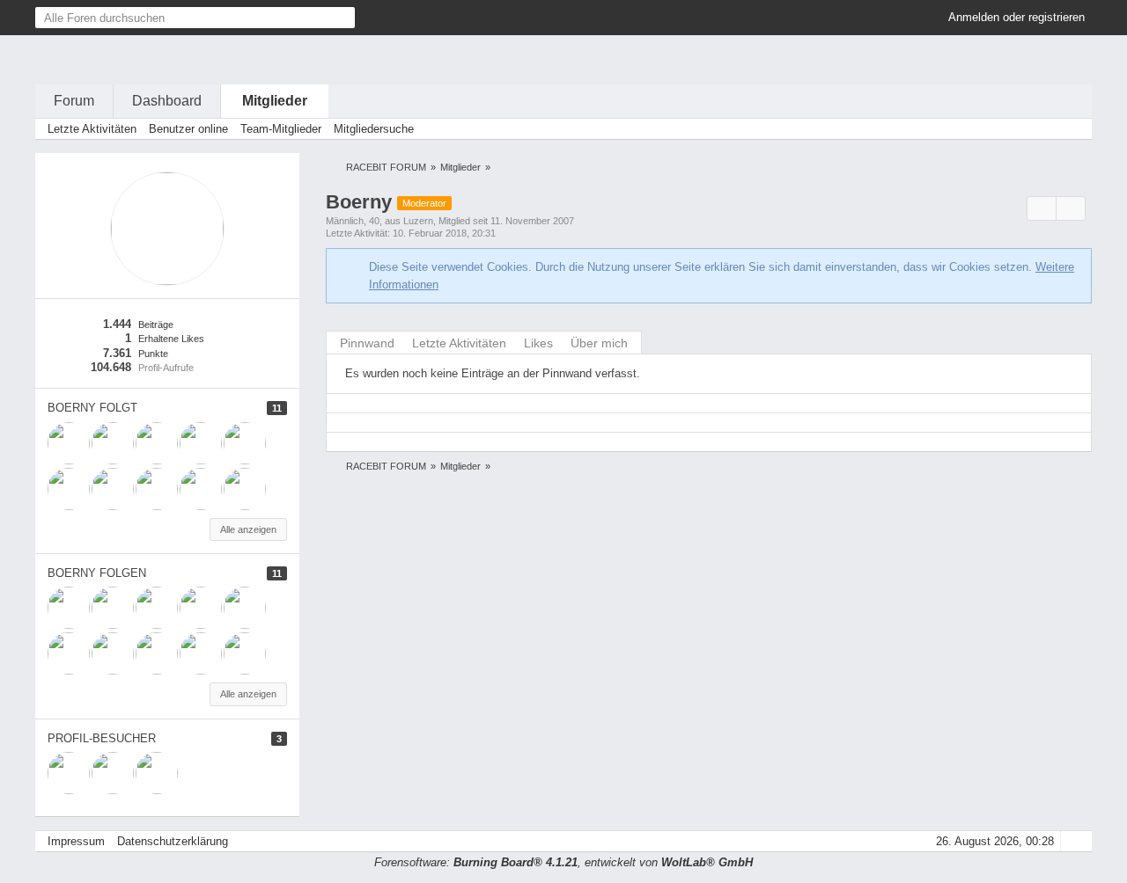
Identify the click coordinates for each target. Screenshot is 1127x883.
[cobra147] (69, 489)
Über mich (599, 343)
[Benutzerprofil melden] (1071, 209)
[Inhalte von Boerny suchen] (1042, 209)
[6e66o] (245, 443)
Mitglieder (274, 100)
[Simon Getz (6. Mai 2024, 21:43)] (113, 773)
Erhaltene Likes (171, 338)
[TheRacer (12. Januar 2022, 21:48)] (157, 773)
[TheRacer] (245, 489)
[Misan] (113, 489)
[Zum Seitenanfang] (1073, 841)
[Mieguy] (69, 443)
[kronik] (201, 443)
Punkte (153, 353)
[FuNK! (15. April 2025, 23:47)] (69, 773)
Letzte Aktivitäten (459, 343)
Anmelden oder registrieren (1016, 17)
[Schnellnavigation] (1048, 129)
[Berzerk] (201, 489)
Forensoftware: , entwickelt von (563, 862)
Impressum (76, 841)
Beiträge (155, 324)
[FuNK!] (157, 489)
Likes (538, 343)
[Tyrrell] (157, 443)
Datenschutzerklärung (172, 841)
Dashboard (167, 100)
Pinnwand (367, 343)
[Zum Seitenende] (1073, 129)
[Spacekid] (113, 443)
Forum (74, 100)
